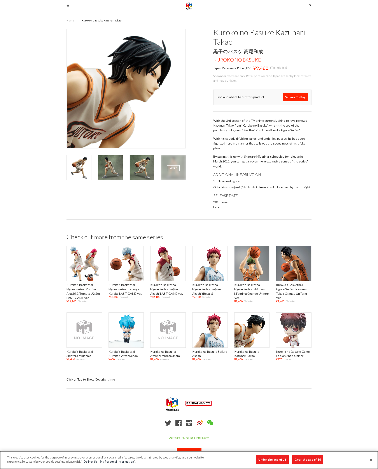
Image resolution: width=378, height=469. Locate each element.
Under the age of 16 (272, 459)
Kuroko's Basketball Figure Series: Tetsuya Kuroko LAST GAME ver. (125, 289)
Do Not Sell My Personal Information (189, 437)
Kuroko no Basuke (237, 60)
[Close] (371, 459)
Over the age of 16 (308, 459)
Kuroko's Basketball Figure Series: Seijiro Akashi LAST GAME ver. (166, 289)
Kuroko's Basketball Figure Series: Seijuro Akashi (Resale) (206, 289)
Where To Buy (295, 97)
